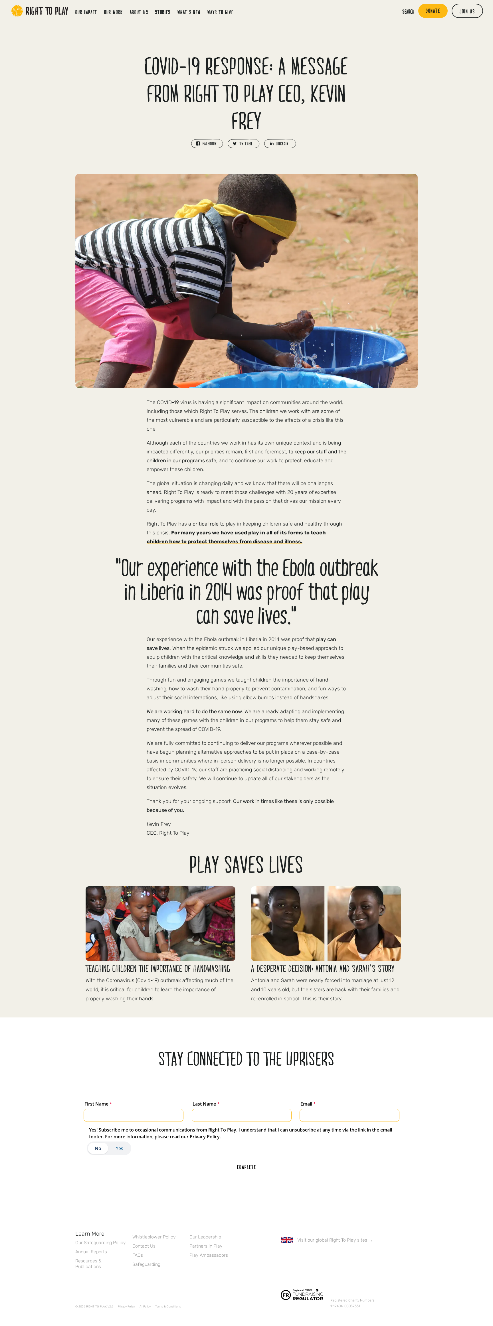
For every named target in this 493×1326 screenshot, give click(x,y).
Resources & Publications (88, 1263)
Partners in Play (206, 1246)
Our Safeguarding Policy (100, 1242)
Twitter (296, 1256)
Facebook (284, 1256)
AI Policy (145, 1306)
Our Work (113, 12)
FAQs (137, 1255)
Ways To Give (220, 12)
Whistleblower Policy (154, 1237)
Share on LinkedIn (280, 143)
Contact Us (143, 1246)
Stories (163, 12)
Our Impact (86, 12)
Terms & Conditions (168, 1306)
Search (408, 11)
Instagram (308, 1256)
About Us (139, 12)
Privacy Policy (126, 1306)
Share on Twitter (244, 143)
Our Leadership (205, 1237)
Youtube (332, 1256)
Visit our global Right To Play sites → (335, 1240)
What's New (189, 12)
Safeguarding (146, 1264)
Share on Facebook (207, 143)
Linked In (320, 1256)
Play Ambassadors (208, 1255)
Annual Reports (91, 1251)
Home (39, 11)
